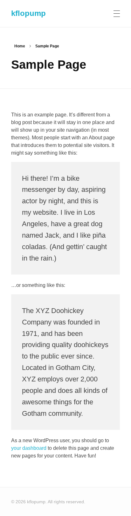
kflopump (28, 13)
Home (19, 46)
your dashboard (28, 448)
